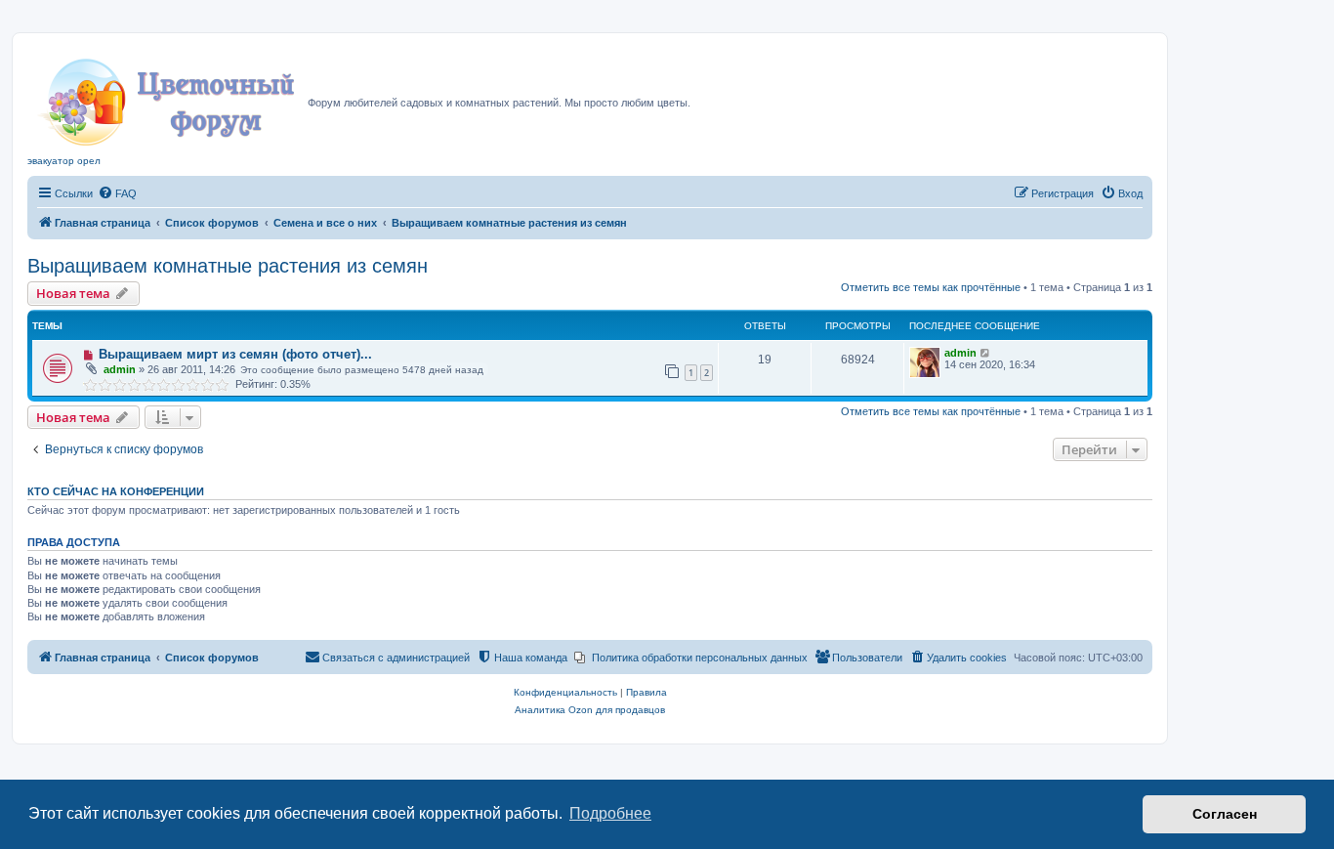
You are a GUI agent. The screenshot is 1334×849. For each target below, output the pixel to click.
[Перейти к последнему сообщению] (986, 353)
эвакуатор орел (64, 160)
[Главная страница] (167, 97)
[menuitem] (117, 193)
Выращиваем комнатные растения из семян (227, 265)
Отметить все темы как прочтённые (931, 287)
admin (120, 369)
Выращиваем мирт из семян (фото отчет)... (235, 354)
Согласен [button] (1224, 814)
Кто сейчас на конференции (115, 491)
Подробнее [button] (610, 813)
